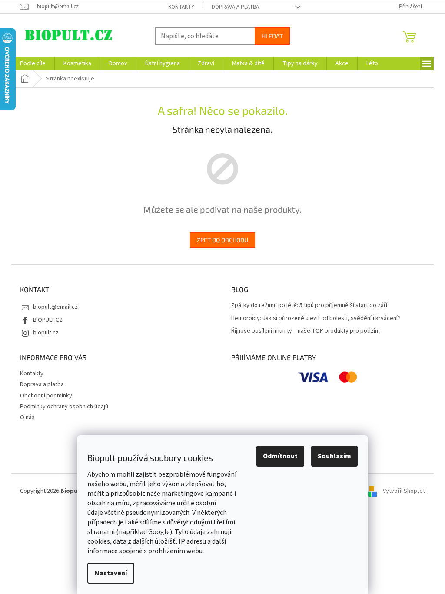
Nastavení (111, 573)
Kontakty (181, 7)
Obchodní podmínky (46, 395)
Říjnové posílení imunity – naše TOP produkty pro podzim (305, 331)
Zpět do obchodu (222, 240)
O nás (27, 417)
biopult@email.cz (55, 307)
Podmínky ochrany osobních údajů (64, 406)
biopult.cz (46, 332)
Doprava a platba (235, 7)
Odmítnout (280, 456)
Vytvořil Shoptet (404, 491)
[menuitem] (32, 63)
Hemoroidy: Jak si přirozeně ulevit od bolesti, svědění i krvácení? (315, 318)
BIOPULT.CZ (48, 320)
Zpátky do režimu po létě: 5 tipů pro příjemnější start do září (309, 305)
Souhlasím (334, 456)
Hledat (272, 36)
